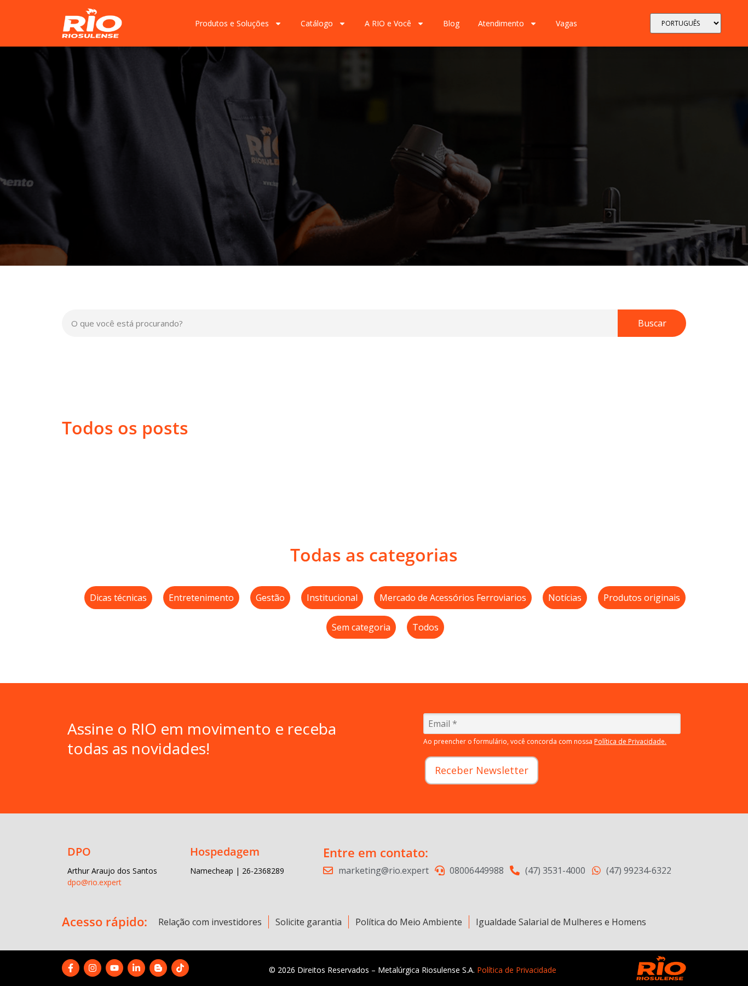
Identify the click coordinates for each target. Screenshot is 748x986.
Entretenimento (201, 598)
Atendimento (501, 23)
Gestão (270, 598)
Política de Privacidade (516, 970)
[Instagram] (92, 968)
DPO (79, 851)
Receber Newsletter (481, 770)
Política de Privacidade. (630, 741)
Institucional (332, 598)
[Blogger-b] (158, 968)
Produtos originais (641, 598)
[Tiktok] (180, 968)
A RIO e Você (388, 23)
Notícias (565, 598)
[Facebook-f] (70, 968)
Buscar (652, 323)
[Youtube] (114, 968)
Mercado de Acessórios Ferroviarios (452, 598)
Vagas (566, 23)
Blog (451, 23)
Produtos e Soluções (232, 23)
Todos (425, 627)
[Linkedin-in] (136, 968)
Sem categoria (361, 627)
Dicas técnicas (118, 598)
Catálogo (317, 23)
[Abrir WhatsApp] (720, 958)
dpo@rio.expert (94, 882)
